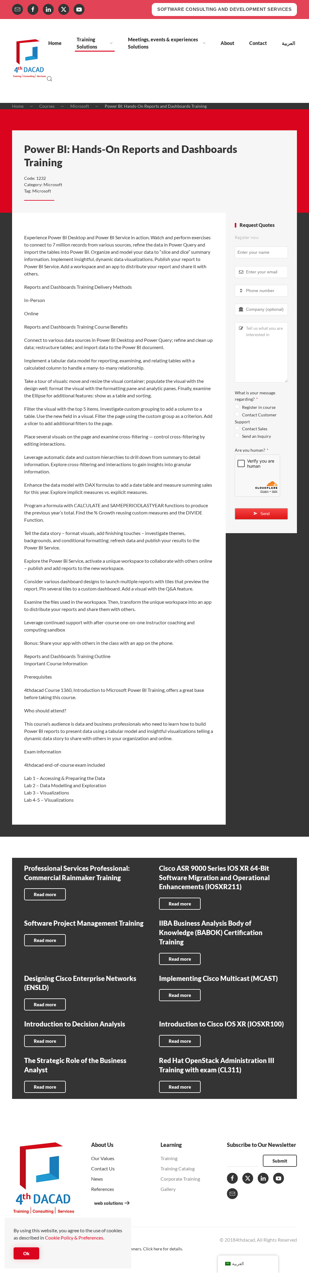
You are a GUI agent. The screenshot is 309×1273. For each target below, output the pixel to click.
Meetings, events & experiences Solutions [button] (163, 43)
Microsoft (52, 184)
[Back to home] (29, 61)
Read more (45, 894)
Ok (26, 1253)
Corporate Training (180, 1179)
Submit (279, 1160)
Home (55, 43)
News (97, 1179)
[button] (49, 79)
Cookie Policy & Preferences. (74, 1237)
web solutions (108, 1203)
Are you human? (251, 450)
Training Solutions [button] (87, 43)
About (227, 43)
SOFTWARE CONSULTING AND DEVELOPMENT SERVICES (224, 9)
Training (169, 1158)
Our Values (102, 1158)
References (102, 1189)
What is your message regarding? (255, 396)
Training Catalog (178, 1168)
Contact (258, 43)
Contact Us (103, 1168)
